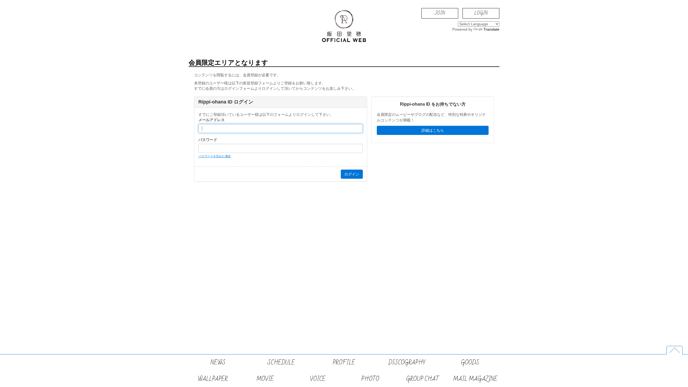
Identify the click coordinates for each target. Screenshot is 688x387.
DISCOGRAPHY (406, 362)
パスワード (207, 140)
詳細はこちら (432, 130)
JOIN (440, 13)
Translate (491, 29)
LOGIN (481, 13)
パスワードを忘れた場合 (214, 156)
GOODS (470, 362)
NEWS (218, 362)
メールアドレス (211, 120)
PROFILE (344, 362)
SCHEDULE (281, 362)
